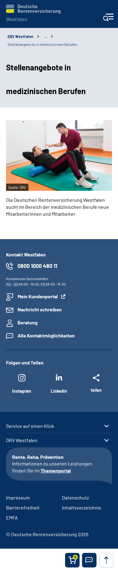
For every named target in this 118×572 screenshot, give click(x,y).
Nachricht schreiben (40, 309)
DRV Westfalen (22, 440)
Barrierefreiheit (23, 507)
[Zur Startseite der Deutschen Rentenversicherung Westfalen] (33, 13)
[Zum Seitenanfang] (106, 560)
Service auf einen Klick (30, 426)
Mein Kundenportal (38, 296)
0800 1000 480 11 (37, 265)
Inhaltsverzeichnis (81, 507)
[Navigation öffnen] (108, 19)
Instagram (21, 391)
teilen (96, 390)
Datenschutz (75, 497)
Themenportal (56, 470)
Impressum (18, 497)
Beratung (28, 322)
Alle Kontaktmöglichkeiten (46, 335)
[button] (89, 560)
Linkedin (59, 391)
